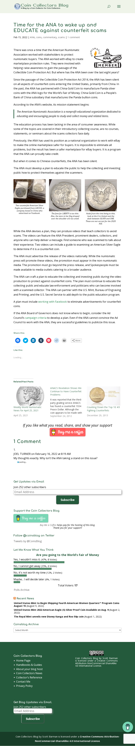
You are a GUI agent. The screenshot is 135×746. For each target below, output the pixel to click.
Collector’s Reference (29, 677)
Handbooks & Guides (29, 665)
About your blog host (29, 669)
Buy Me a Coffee (48, 525)
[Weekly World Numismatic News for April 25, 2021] (30, 396)
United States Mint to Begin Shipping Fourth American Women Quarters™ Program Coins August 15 (66, 604)
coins (39, 37)
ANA (32, 37)
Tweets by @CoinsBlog (28, 541)
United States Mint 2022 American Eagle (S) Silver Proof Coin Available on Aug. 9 (61, 609)
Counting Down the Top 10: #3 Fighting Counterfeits (103, 409)
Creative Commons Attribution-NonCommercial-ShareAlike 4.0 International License (96, 663)
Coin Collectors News (29, 673)
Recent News (25, 598)
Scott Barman (110, 658)
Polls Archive (21, 590)
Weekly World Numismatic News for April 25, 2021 (27, 409)
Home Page (23, 660)
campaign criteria (35, 318)
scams (61, 37)
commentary (50, 37)
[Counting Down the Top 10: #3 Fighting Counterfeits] (103, 396)
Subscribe (68, 500)
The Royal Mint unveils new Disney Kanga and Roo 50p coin (49, 616)
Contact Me (23, 681)
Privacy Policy (24, 686)
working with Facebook (52, 301)
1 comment (74, 37)
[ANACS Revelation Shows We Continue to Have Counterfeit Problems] (68, 402)
